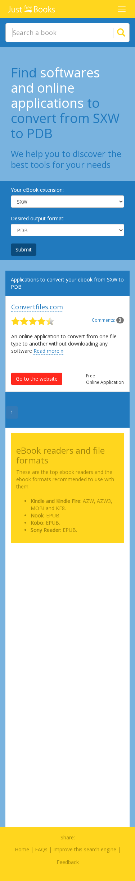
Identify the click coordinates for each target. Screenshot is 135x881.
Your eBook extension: (37, 189)
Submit (23, 249)
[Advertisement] (67, 616)
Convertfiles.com (37, 306)
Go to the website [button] (37, 378)
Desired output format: (37, 218)
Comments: (106, 320)
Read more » (48, 350)
